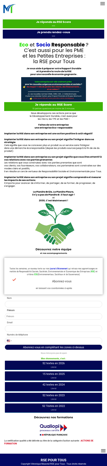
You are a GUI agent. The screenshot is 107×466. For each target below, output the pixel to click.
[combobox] (8, 341)
